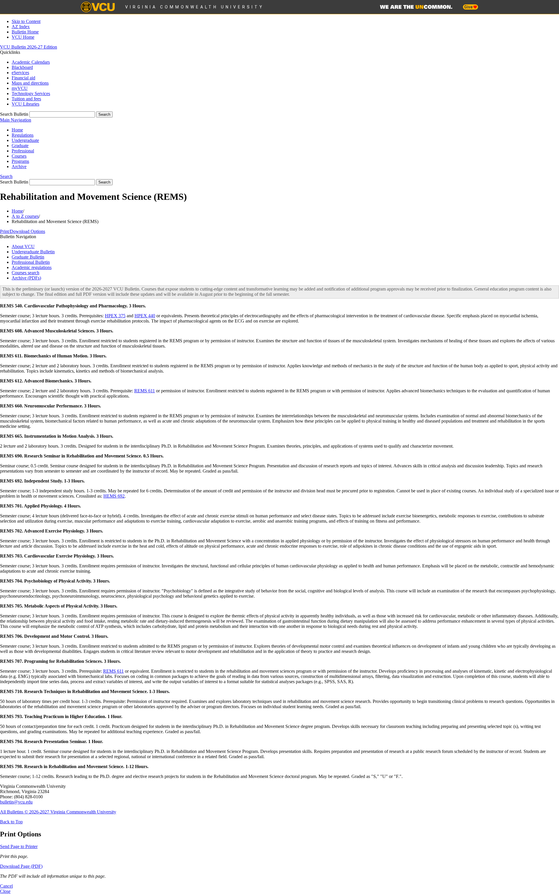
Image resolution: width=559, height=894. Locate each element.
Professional (23, 150)
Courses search (25, 272)
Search (6, 176)
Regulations (22, 135)
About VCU (23, 246)
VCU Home (23, 37)
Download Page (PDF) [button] (21, 866)
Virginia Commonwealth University (194, 7)
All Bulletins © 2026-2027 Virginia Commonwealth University (58, 811)
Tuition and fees (26, 98)
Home (17, 129)
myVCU (20, 88)
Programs (20, 161)
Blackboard (22, 67)
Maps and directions (30, 83)
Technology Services (31, 93)
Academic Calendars (31, 62)
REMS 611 (144, 390)
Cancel (6, 886)
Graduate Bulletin (28, 256)
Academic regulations (32, 267)
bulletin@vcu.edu (16, 801)
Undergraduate (25, 140)
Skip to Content (26, 21)
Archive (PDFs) (26, 277)
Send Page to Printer (19, 846)
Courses (19, 156)
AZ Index (21, 26)
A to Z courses (25, 216)
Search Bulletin (14, 114)
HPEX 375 (115, 315)
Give (468, 7)
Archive (19, 166)
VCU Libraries (25, 103)
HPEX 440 (145, 315)
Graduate (20, 145)
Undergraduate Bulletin (33, 251)
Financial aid (23, 77)
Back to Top (11, 821)
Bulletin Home (25, 31)
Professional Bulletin (31, 262)
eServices (20, 72)
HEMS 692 (114, 496)
